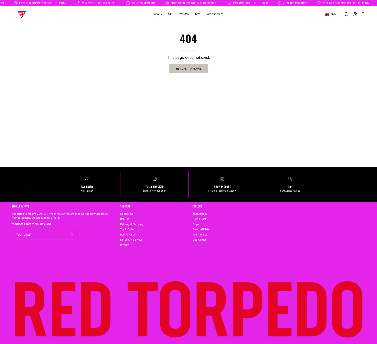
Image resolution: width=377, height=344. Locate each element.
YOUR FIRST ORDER (107, 3)
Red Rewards (128, 234)
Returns (124, 218)
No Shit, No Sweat (131, 239)
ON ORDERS (58, 3)
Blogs (195, 224)
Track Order (127, 229)
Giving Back (199, 218)
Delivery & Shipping (131, 224)
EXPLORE (197, 206)
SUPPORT (125, 206)
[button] (346, 14)
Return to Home (188, 68)
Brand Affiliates (201, 229)
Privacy (124, 244)
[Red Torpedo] (21, 14)
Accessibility (199, 213)
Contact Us (127, 213)
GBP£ (334, 14)
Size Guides (199, 239)
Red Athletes (199, 234)
